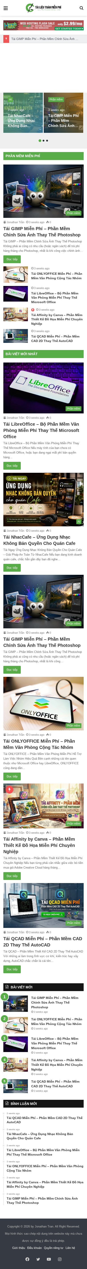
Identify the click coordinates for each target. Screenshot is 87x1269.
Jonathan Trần (15, 222)
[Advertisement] (43, 67)
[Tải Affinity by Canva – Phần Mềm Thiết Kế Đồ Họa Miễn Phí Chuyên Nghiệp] (15, 314)
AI (10, 99)
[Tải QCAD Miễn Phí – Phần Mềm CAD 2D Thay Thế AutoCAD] (15, 336)
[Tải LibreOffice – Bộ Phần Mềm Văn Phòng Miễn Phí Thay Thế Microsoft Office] (15, 294)
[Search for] (81, 10)
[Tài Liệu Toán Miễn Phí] (43, 8)
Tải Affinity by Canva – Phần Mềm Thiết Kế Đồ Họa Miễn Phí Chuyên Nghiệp (57, 319)
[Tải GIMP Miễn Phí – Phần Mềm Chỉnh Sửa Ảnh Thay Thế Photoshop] (63, 113)
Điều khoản (34, 1248)
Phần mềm (56, 99)
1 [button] (40, 140)
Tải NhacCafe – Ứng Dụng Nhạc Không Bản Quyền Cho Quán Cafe (22, 126)
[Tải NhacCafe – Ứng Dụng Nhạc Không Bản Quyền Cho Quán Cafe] (23, 113)
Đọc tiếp (12, 259)
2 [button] (43, 141)
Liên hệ (70, 1248)
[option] (23, 113)
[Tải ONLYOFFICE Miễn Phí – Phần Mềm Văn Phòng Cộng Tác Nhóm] (15, 274)
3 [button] (47, 141)
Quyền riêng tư (53, 1248)
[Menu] (5, 10)
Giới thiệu (18, 1248)
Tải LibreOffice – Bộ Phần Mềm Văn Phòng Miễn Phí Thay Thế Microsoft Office (54, 298)
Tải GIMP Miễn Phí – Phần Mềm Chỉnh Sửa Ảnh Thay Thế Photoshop (63, 126)
